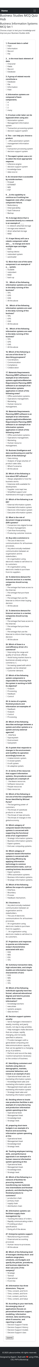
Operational (12, 1278)
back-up (10, 277)
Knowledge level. (14, 1118)
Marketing (11, 401)
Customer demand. (15, 670)
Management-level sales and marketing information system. (18, 1088)
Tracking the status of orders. (19, 1218)
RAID (9, 233)
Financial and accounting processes (17, 1240)
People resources (14, 786)
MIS (9, 187)
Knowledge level (14, 1144)
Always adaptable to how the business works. (18, 480)
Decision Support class (16, 1332)
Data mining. (12, 458)
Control (10, 696)
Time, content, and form (17, 1293)
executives (11, 1006)
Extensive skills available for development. (18, 485)
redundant (11, 272)
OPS (9, 295)
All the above (12, 300)
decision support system (17, 131)
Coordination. (13, 360)
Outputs (10, 688)
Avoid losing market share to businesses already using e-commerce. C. (18, 660)
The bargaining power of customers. (17, 805)
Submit (9, 1337)
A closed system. (14, 761)
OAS (9, 298)
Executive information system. (19, 512)
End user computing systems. (19, 846)
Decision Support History (17, 1327)
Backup (10, 213)
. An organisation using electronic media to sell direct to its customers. (19, 934)
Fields (9, 66)
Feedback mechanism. (16, 898)
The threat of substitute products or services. (16, 811)
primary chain (13, 1201)
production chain (14, 1198)
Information (12, 48)
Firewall (10, 182)
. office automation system (18, 141)
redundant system (15, 254)
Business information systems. (20, 877)
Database (11, 71)
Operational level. (14, 1113)
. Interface (11, 735)
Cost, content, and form (17, 1296)
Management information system (17, 124)
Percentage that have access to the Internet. (19, 588)
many (9, 110)
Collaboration (13, 367)
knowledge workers (15, 1004)
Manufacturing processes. (18, 1236)
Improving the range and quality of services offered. (17, 653)
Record (10, 51)
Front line (11, 1281)
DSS (9, 952)
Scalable (10, 269)
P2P (9, 190)
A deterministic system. (17, 758)
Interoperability (13, 208)
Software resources (15, 784)
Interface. (11, 890)
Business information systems (19, 841)
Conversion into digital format (19, 525)
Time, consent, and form (17, 1291)
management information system (17, 144)
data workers (13, 1011)
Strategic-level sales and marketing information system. (18, 1093)
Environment (12, 740)
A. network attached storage (19, 226)
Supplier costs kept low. (17, 489)
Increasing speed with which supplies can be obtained (18, 666)
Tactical (10, 1275)
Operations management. (18, 399)
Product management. (16, 528)
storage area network (16, 228)
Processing (12, 691)
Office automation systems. (18, 396)
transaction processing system (20, 149)
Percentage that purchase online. (17, 593)
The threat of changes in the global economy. (18, 819)
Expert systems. (13, 843)
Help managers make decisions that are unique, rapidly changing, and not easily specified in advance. (19, 1033)
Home (4, 10)
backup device (13, 251)
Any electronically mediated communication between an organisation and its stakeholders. (18, 552)
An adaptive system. (15, 766)
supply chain (12, 1203)
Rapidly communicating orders (20, 1221)
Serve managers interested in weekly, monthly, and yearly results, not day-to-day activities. (19, 1024)
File (8, 54)
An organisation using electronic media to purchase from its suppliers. (18, 569)
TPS (9, 293)
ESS (9, 957)
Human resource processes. (19, 1244)
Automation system (15, 120)
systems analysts (14, 1009)
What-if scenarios (14, 466)
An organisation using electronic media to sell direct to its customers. (19, 561)
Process (10, 895)
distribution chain (14, 1206)
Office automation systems (18, 874)
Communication (14, 362)
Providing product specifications (14, 1225)
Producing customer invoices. (19, 533)
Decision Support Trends (17, 1324)
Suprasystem (12, 737)
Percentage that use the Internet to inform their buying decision (18, 600)
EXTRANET (11, 184)
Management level (15, 1141)
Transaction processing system (20, 128)
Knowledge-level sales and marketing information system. (18, 1083)
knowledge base (14, 169)
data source (12, 172)
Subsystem (12, 743)
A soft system (13, 763)
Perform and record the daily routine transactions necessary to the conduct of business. (18, 1056)
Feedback (11, 694)
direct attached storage (17, 231)
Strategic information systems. (20, 838)
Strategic (11, 1273)
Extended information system (19, 507)
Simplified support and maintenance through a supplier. (19, 493)
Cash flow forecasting (16, 530)
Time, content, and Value (17, 1299)
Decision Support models (17, 1330)
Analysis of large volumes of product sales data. (18, 462)
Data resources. (14, 789)
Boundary (11, 892)
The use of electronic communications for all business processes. (19, 543)
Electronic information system (19, 510)
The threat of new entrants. (18, 815)
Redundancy (12, 205)
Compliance (12, 365)
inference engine (14, 164)
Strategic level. (13, 1120)
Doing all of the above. (16, 1229)
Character (11, 64)
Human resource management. (13, 405)
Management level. (15, 1115)
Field (9, 46)
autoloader (12, 257)
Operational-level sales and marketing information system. (18, 1077)
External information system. (19, 504)
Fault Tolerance (13, 210)
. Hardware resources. (16, 781)
